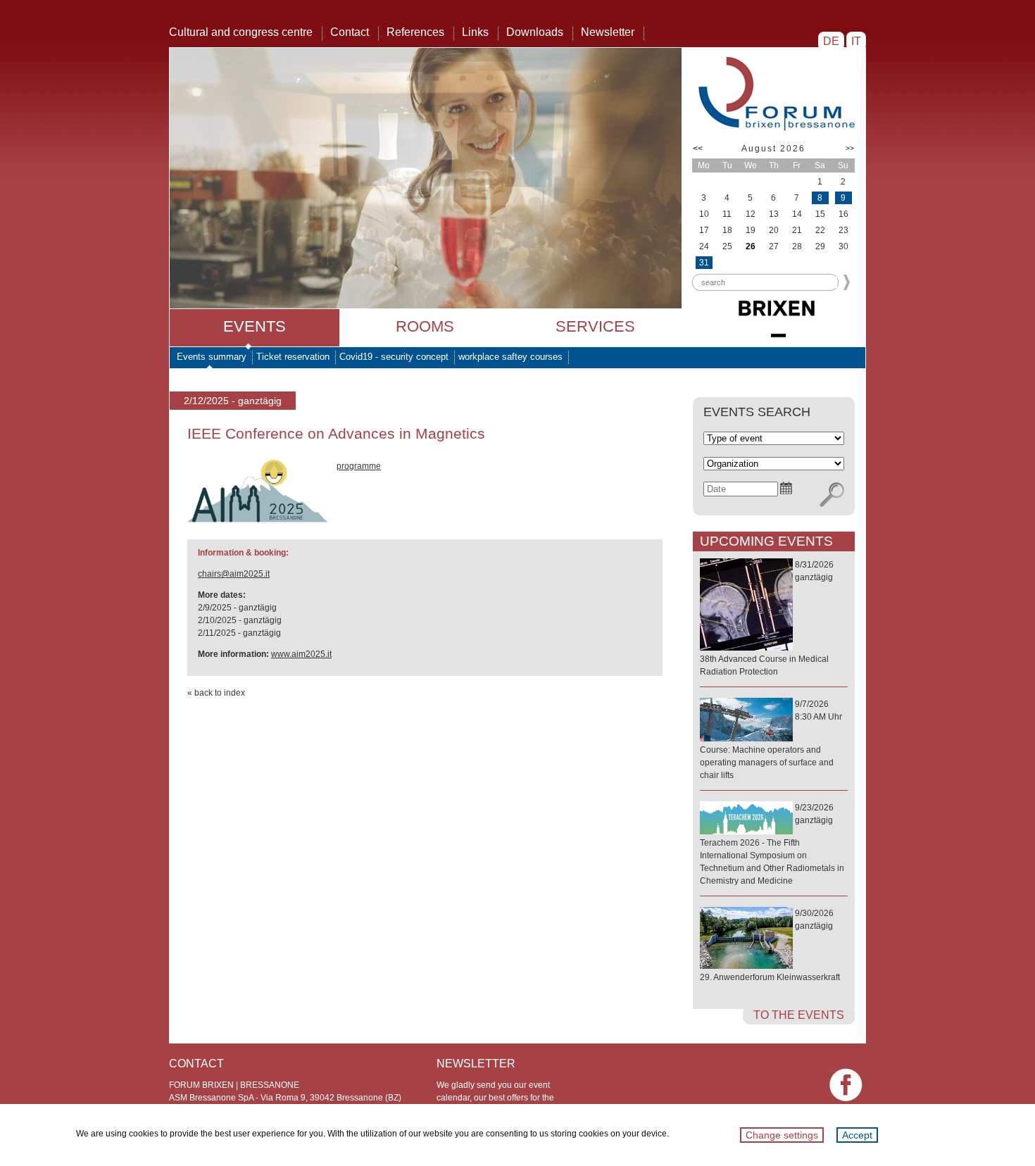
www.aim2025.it (301, 654)
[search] (832, 495)
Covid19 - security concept (393, 356)
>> (850, 148)
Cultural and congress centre (241, 32)
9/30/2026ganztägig (770, 945)
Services (595, 326)
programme (359, 466)
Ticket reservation (293, 356)
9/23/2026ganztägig (772, 844)
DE (831, 41)
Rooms (425, 326)
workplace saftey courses (510, 356)
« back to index (216, 693)
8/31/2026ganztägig (767, 618)
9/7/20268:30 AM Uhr (771, 739)
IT (856, 41)
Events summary (211, 356)
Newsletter (607, 32)
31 (704, 263)
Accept (857, 1135)
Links (475, 32)
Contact (349, 32)
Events (254, 326)
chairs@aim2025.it (234, 574)
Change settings (782, 1135)
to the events (798, 1015)
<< (698, 148)
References (415, 32)
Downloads (534, 32)
